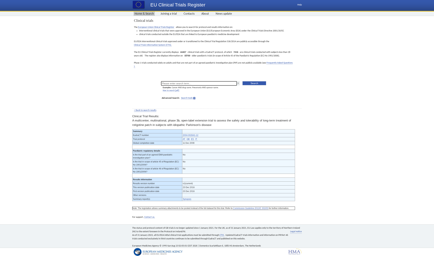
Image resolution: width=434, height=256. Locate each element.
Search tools (187, 98)
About (205, 13)
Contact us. (149, 217)
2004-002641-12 (190, 135)
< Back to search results (145, 110)
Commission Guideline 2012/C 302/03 (250, 208)
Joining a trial (169, 13)
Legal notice (296, 231)
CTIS (222, 235)
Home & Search (144, 13)
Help (299, 5)
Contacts (189, 13)
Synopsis (187, 199)
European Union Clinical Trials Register (156, 27)
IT (196, 139)
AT (184, 139)
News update (224, 13)
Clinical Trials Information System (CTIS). (153, 45)
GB (188, 139)
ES (192, 139)
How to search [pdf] (171, 91)
